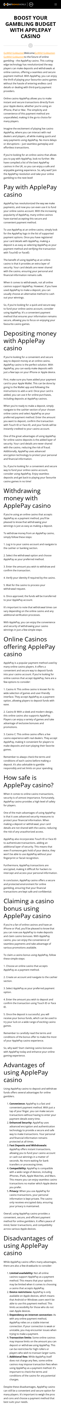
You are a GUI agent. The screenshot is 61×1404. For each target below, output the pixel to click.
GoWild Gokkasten (14, 53)
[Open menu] (55, 4)
